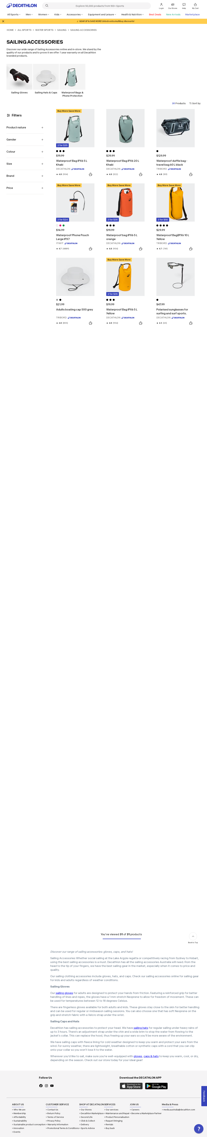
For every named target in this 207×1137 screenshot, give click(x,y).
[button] (198, 1128)
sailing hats (141, 1027)
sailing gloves (64, 993)
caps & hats (151, 1056)
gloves (138, 1056)
